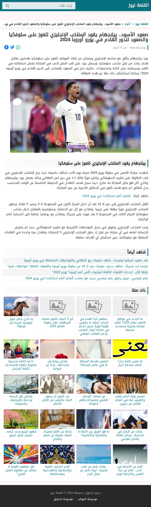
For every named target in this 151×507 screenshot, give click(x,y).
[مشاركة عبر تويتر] (12, 47)
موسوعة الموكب (87, 499)
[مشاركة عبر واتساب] (18, 47)
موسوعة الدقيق (63, 499)
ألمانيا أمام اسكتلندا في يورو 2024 (107, 196)
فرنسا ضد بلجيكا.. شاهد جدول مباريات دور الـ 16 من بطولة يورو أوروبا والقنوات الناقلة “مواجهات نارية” (77, 266)
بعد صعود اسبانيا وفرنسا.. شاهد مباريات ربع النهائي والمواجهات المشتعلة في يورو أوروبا (86, 260)
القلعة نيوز (139, 5)
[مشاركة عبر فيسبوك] (6, 47)
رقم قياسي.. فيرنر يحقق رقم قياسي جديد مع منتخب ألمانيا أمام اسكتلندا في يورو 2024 (86, 278)
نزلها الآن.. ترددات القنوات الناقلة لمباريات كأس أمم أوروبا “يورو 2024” (100, 272)
